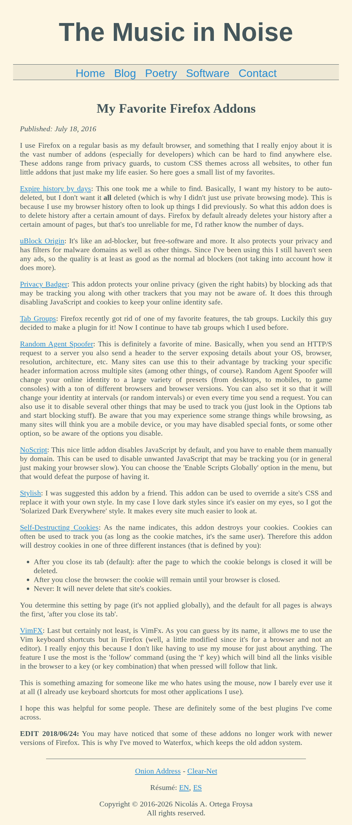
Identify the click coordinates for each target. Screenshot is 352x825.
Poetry (161, 73)
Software (208, 73)
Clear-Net (202, 771)
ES (197, 787)
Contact (258, 73)
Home (90, 73)
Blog (125, 73)
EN (184, 787)
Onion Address (158, 771)
